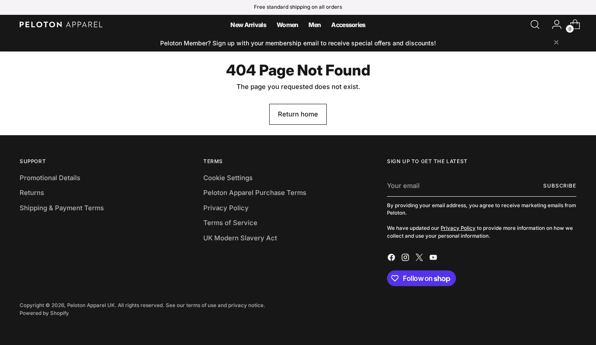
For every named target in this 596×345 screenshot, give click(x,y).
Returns (32, 192)
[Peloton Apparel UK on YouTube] (434, 259)
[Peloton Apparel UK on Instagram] (406, 259)
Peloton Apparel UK (91, 305)
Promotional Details (50, 178)
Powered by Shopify (44, 313)
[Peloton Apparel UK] (61, 24)
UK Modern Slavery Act (240, 238)
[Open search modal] (535, 24)
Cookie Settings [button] (228, 178)
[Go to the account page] (553, 24)
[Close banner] (556, 43)
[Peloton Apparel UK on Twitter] (420, 259)
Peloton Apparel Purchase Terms (254, 192)
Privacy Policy (226, 208)
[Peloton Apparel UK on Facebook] (392, 259)
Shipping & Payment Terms (62, 208)
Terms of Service (230, 223)
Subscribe (559, 186)
